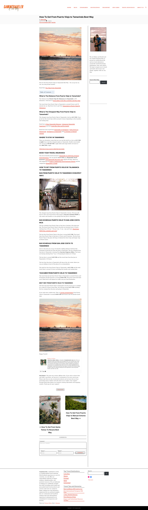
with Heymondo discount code (54, 159)
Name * (43, 450)
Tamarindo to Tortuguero (61, 129)
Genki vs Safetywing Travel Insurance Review (62, 161)
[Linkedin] (43, 371)
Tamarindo (60, 389)
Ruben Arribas (43, 19)
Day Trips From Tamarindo (53, 87)
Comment (41, 441)
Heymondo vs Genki (51, 163)
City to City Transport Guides (45, 22)
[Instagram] (40, 371)
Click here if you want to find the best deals (51, 148)
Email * (60, 450)
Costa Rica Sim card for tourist (60, 126)
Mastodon (90, 479)
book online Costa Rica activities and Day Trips (66, 100)
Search (103, 82)
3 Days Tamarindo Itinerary (53, 124)
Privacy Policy (48, 503)
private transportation (66, 292)
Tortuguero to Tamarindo (54, 131)
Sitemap (57, 503)
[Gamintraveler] (20, 7)
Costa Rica (53, 22)
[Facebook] (42, 371)
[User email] (45, 371)
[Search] (106, 473)
